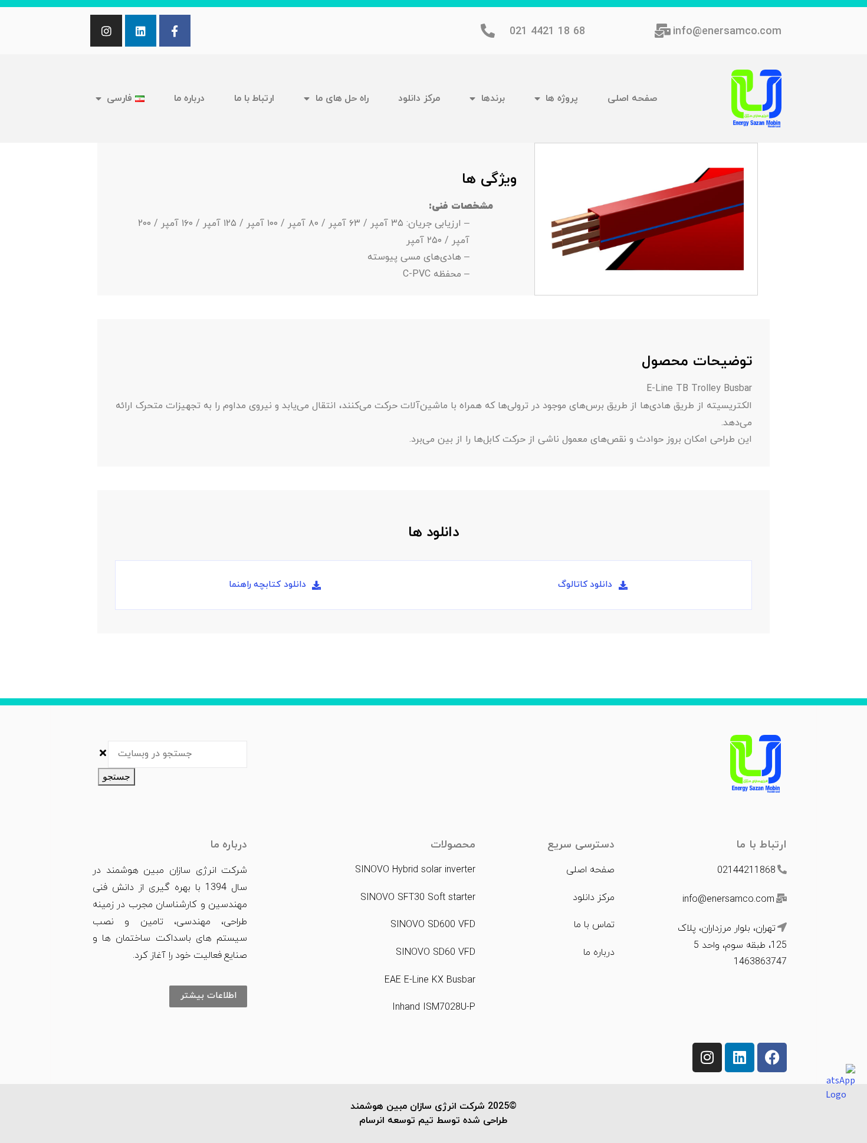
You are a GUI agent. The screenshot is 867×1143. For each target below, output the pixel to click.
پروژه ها (562, 98)
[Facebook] (772, 1057)
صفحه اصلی (632, 98)
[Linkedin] (140, 30)
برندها (493, 98)
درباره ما (189, 98)
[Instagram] (105, 30)
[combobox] (177, 754)
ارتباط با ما (254, 98)
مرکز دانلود (419, 98)
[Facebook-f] (175, 30)
